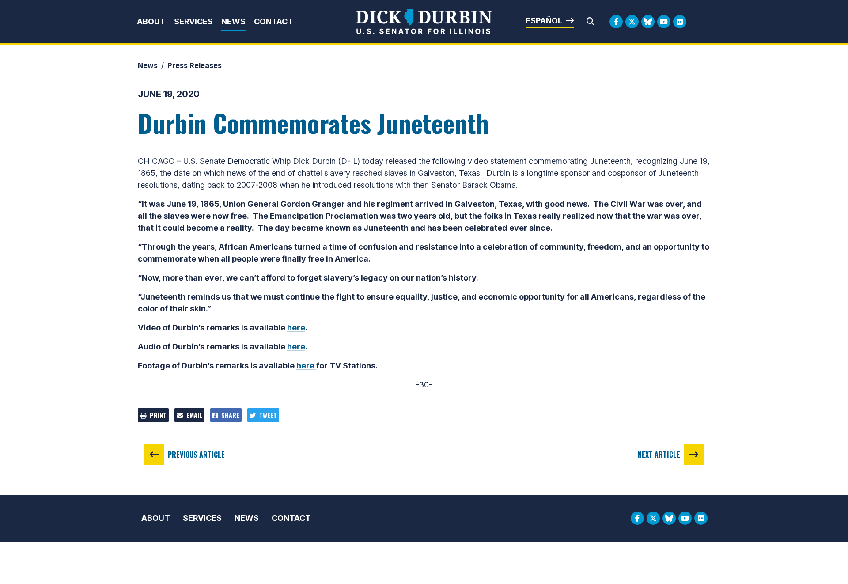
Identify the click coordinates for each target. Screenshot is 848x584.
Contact (273, 21)
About (151, 21)
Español (544, 20)
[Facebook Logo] (616, 21)
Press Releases (194, 65)
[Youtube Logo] (663, 21)
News (233, 21)
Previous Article (196, 454)
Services (193, 21)
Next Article (659, 454)
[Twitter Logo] (632, 21)
